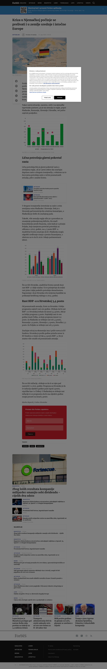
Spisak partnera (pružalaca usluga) (37, 92)
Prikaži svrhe (47, 97)
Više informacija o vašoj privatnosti (51, 83)
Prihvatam (59, 97)
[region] (54, 84)
